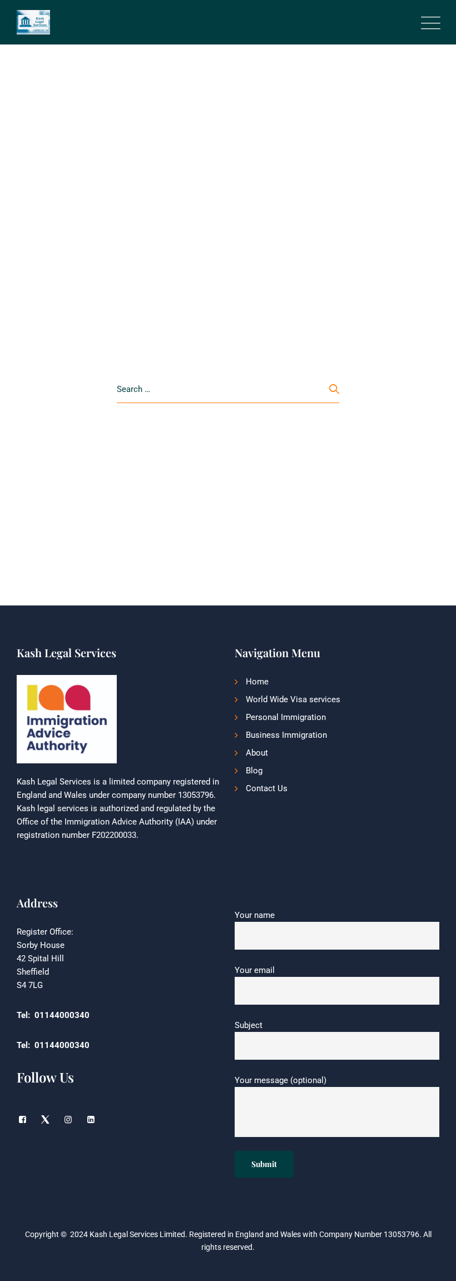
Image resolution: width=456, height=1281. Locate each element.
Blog (254, 771)
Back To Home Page (222, 443)
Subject (248, 1025)
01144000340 (62, 1015)
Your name (255, 915)
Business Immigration (286, 735)
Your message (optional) (280, 1080)
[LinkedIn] (91, 1119)
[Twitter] (45, 1119)
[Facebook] (22, 1119)
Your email (255, 970)
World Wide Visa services (293, 699)
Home (257, 682)
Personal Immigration (286, 717)
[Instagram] (68, 1119)
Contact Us (267, 788)
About (257, 753)
